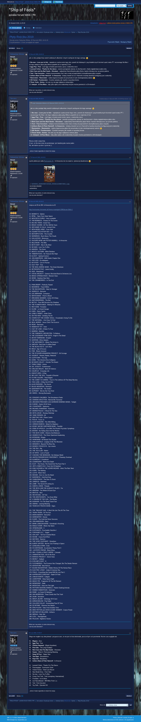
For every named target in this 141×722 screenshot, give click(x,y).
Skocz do (102, 705)
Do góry (12, 696)
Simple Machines (21, 717)
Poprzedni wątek (113, 42)
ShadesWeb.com (22, 719)
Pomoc (115, 717)
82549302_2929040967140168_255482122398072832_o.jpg (50, 184)
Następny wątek (126, 42)
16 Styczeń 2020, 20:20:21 (36, 201)
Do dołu (12, 48)
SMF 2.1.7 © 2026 (12, 717)
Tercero (13, 98)
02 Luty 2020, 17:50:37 (35, 633)
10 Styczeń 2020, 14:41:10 (36, 54)
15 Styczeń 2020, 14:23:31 (38, 157)
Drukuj (129, 48)
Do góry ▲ (131, 717)
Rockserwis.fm (49, 161)
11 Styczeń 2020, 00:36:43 (36, 98)
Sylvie (73, 32)
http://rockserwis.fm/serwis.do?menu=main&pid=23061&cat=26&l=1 (51, 209)
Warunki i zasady (122, 717)
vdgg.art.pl (102, 23)
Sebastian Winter (17, 54)
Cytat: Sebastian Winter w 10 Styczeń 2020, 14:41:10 (48, 103)
